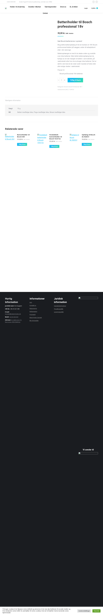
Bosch (66, 86)
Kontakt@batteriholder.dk (13, 314)
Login (86, 8)
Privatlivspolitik (58, 309)
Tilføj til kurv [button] (22, 144)
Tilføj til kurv (75, 80)
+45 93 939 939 (14, 317)
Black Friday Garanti (36, 317)
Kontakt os (33, 305)
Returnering (33, 308)
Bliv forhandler (34, 320)
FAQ (31, 302)
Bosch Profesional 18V (75, 86)
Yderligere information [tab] (13, 100)
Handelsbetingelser (60, 306)
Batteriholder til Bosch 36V (23, 136)
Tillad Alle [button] (96, 611)
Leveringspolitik (59, 312)
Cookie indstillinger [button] (84, 611)
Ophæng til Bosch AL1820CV (88, 136)
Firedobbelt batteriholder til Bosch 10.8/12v (55, 137)
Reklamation (33, 311)
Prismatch (33, 314)
